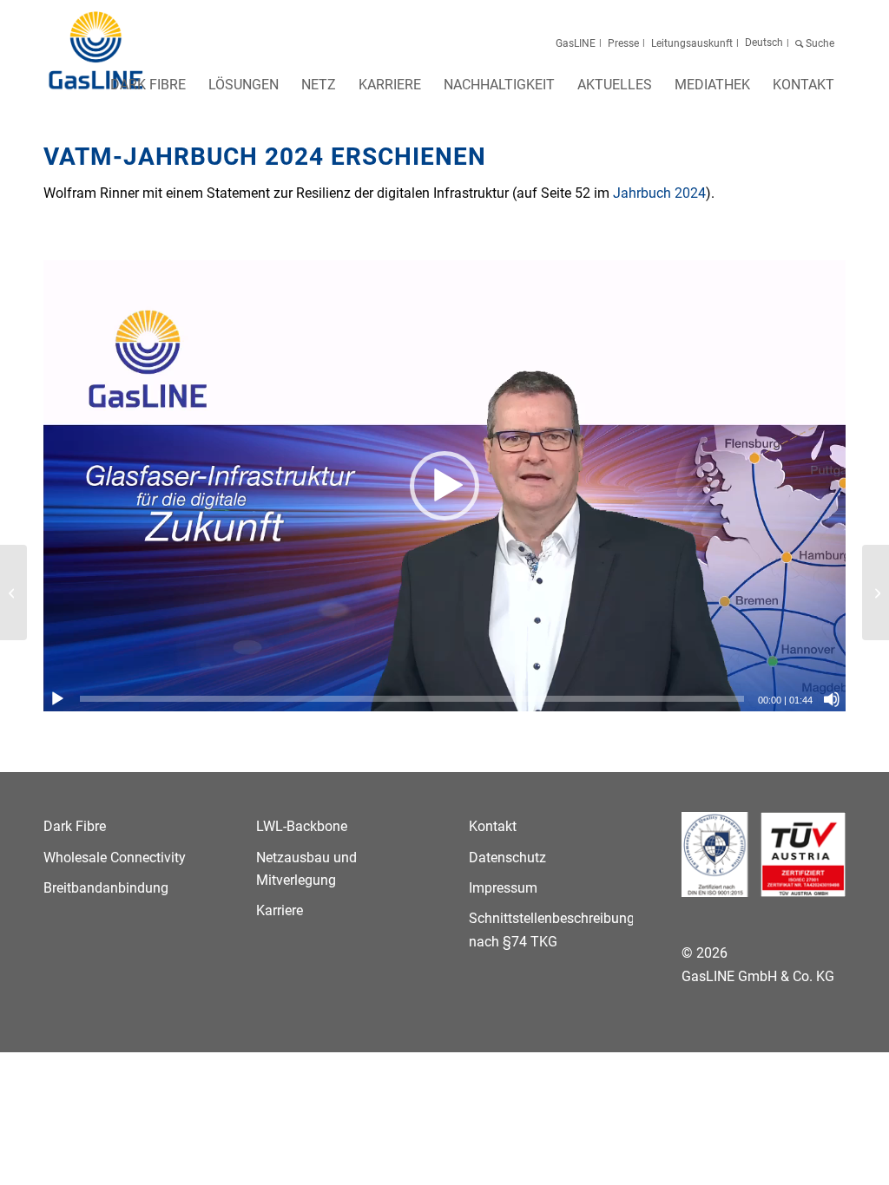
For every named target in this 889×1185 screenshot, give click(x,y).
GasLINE (576, 43)
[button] (444, 485)
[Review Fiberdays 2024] (13, 592)
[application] (444, 485)
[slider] (412, 699)
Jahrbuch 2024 (659, 193)
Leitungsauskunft (692, 43)
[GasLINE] (96, 51)
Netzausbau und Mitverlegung (306, 868)
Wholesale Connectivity (114, 857)
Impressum (503, 888)
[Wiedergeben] (57, 699)
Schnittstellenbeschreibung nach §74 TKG (551, 929)
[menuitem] (148, 90)
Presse (623, 43)
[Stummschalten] (831, 699)
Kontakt (493, 826)
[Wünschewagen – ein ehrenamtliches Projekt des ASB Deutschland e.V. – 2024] (875, 592)
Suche (820, 43)
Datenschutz (507, 857)
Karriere (279, 910)
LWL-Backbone (301, 826)
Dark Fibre (74, 826)
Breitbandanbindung (105, 888)
